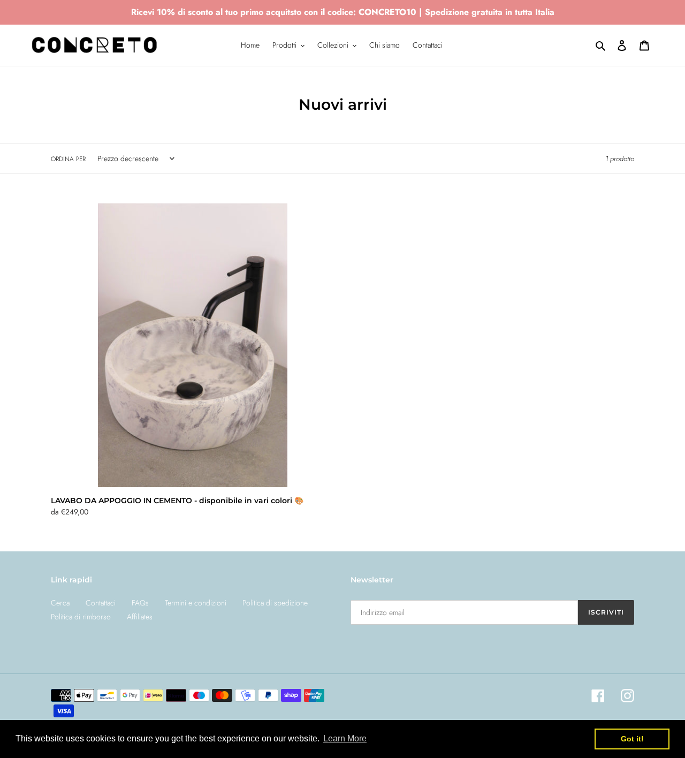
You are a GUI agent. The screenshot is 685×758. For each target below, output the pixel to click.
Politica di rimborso (81, 616)
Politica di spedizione (275, 602)
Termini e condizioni (195, 602)
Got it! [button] (632, 738)
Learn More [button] (345, 738)
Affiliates (140, 616)
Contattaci (101, 602)
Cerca (60, 602)
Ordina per (68, 158)
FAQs (140, 602)
